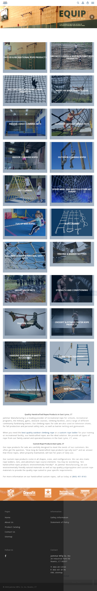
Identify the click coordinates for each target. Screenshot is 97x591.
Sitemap (8, 536)
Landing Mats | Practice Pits (25, 390)
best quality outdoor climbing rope (38, 432)
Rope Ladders (72, 224)
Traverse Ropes (25, 323)
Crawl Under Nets (25, 290)
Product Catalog (12, 527)
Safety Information (59, 517)
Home (7, 517)
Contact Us (10, 532)
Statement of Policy (60, 522)
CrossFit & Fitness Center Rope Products (72, 323)
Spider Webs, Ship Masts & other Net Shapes (72, 190)
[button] (92, 3)
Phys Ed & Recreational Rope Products (25, 57)
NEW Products (72, 389)
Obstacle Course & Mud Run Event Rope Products (72, 57)
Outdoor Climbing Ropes (72, 157)
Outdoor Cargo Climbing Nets (72, 124)
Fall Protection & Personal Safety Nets (25, 257)
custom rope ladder (68, 432)
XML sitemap (57, 572)
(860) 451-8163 (79, 476)
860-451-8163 (59, 567)
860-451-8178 (59, 570)
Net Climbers (25, 190)
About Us (9, 522)
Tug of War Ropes (25, 224)
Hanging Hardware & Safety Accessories (25, 356)
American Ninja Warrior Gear (72, 90)
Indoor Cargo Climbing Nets (25, 124)
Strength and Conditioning (72, 290)
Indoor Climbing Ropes (25, 157)
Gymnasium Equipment (72, 356)
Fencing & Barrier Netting (72, 254)
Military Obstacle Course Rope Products (25, 90)
